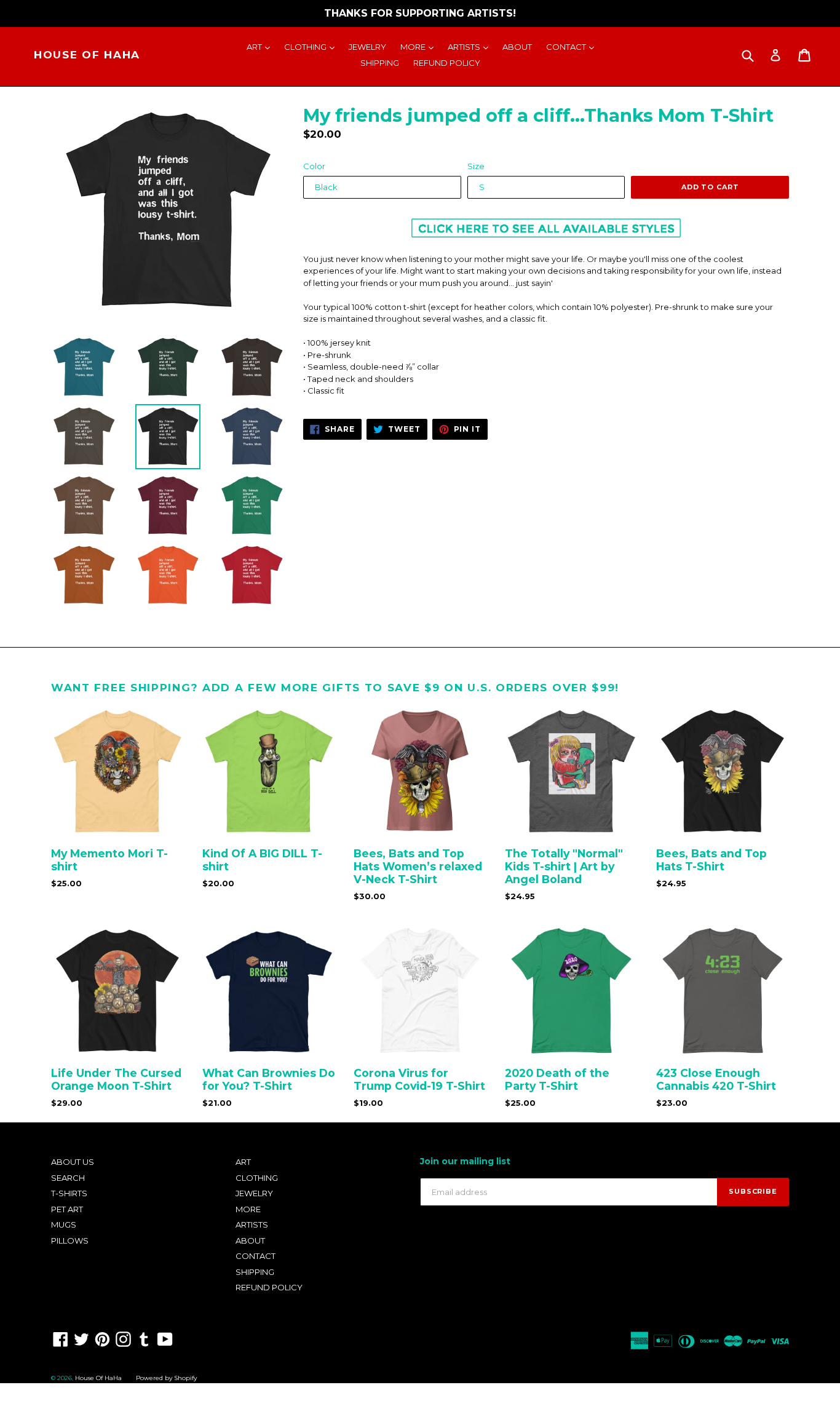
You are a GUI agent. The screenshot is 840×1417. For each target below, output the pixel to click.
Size (476, 166)
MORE (420, 46)
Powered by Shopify (166, 1378)
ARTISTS (471, 46)
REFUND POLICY (446, 63)
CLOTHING (312, 46)
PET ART (67, 1209)
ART (261, 46)
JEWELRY (367, 47)
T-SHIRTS (69, 1193)
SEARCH (68, 1178)
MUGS (63, 1224)
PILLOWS (70, 1240)
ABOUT (517, 47)
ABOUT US (72, 1162)
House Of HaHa (87, 55)
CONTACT (573, 46)
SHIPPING (379, 63)
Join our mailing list (465, 1161)
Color (314, 166)
